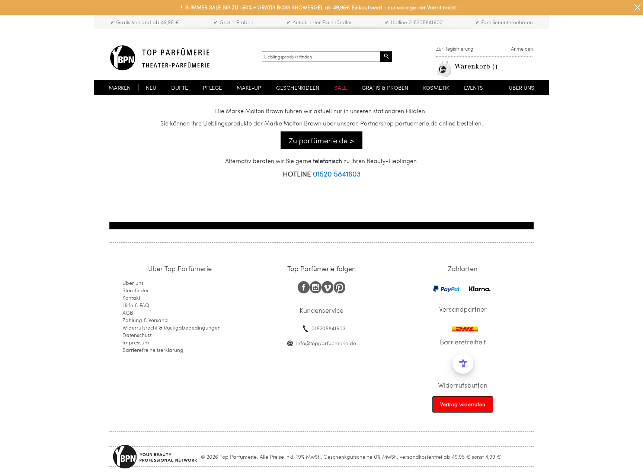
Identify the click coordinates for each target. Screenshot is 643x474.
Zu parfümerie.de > (321, 140)
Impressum (135, 342)
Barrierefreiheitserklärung (152, 349)
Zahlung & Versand (145, 320)
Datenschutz (137, 334)
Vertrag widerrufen (462, 404)
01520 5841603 (337, 173)
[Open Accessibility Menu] (462, 363)
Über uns (133, 282)
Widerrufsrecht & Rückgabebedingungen (171, 327)
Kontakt (131, 297)
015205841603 (328, 328)
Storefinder (135, 290)
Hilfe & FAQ (135, 305)
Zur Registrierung (454, 48)
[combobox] (321, 56)
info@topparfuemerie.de (326, 343)
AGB (127, 312)
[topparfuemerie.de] (159, 57)
